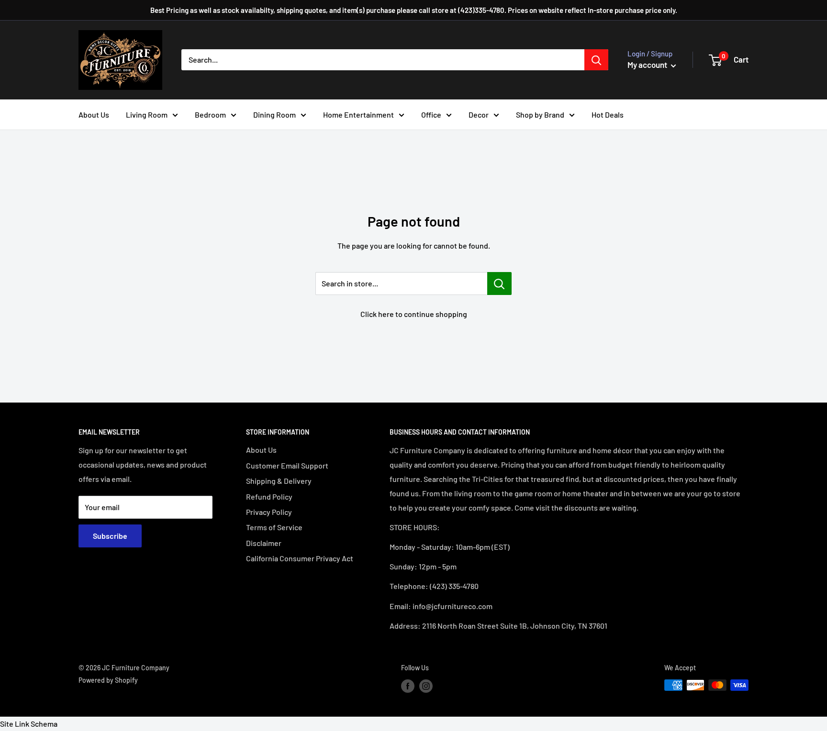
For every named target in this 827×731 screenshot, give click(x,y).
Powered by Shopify (108, 680)
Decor (479, 114)
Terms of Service (274, 527)
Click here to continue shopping (413, 313)
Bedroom (210, 114)
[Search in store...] (499, 283)
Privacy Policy (269, 511)
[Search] (596, 59)
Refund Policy (269, 496)
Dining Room (274, 114)
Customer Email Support (287, 465)
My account (648, 64)
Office (431, 114)
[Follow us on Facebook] (407, 686)
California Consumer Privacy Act (299, 558)
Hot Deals (608, 114)
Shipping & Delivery (279, 480)
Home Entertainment (358, 114)
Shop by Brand (540, 114)
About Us (93, 114)
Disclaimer (263, 542)
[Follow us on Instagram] (426, 686)
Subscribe (110, 535)
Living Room (147, 114)
